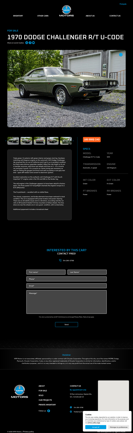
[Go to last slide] (5, 140)
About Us (90, 15)
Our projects (45, 400)
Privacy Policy (78, 317)
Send (67, 324)
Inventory (18, 15)
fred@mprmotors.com (81, 412)
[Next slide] (73, 140)
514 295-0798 (68, 260)
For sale (43, 390)
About (42, 386)
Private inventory (47, 404)
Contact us (114, 15)
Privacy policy (28, 431)
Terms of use (86, 317)
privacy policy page (94, 423)
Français (123, 4)
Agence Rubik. (120, 431)
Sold (41, 395)
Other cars (42, 15)
